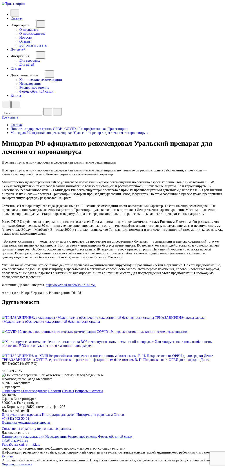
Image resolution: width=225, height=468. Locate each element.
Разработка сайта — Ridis (21, 444)
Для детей (18, 49)
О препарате (28, 29)
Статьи (16, 68)
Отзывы (25, 41)
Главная (16, 18)
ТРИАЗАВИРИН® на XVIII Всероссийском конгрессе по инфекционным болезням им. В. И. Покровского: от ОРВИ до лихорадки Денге (105, 360)
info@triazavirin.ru (15, 440)
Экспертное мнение (34, 87)
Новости (25, 37)
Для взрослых (29, 60)
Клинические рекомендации (40, 79)
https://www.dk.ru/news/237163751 (71, 285)
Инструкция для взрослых (21, 414)
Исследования (30, 83)
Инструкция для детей (59, 414)
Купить (16, 95)
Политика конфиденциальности (26, 422)
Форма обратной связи (36, 91)
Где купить (10, 117)
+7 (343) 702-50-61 (15, 418)
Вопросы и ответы (33, 45)
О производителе (32, 33)
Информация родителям (94, 414)
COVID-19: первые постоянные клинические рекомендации (142, 331)
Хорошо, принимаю (17, 464)
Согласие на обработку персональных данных (36, 428)
